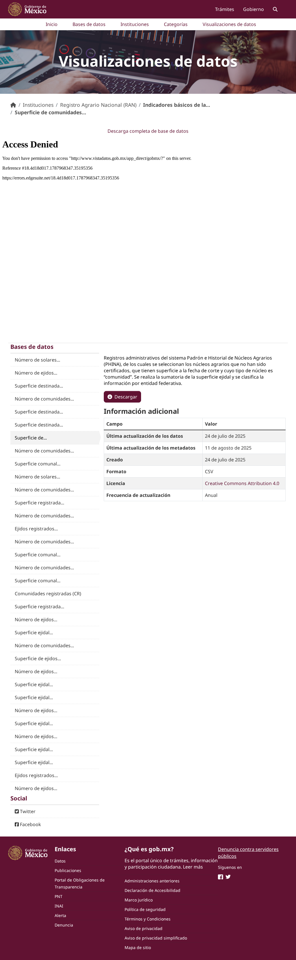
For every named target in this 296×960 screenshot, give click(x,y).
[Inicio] (13, 104)
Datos (60, 861)
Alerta (60, 915)
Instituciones (135, 24)
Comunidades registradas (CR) (48, 593)
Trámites (224, 9)
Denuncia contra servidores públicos (248, 852)
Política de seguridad (145, 909)
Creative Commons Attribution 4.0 (242, 483)
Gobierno (253, 9)
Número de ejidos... (36, 373)
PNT (58, 896)
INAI (59, 906)
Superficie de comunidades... (50, 112)
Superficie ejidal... (34, 632)
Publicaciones (68, 870)
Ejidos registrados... (36, 528)
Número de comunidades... (44, 399)
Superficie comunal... (37, 464)
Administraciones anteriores (152, 881)
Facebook (30, 824)
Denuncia (64, 925)
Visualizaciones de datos (229, 24)
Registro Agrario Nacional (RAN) (98, 104)
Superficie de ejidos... (38, 658)
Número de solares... (37, 360)
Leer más (193, 867)
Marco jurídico (139, 900)
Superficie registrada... (39, 502)
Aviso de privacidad (143, 928)
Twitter (27, 811)
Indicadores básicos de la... (176, 104)
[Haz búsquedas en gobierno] (275, 9)
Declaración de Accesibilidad (152, 890)
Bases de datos (89, 24)
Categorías (176, 24)
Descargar (125, 397)
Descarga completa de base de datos (148, 131)
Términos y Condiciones (148, 919)
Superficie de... (31, 438)
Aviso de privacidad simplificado (156, 938)
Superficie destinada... (39, 386)
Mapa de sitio (138, 947)
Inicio (52, 24)
